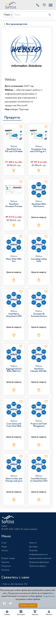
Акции (4, 547)
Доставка (33, 547)
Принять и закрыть (28, 605)
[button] (43, 5)
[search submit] (50, 15)
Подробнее (48, 596)
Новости (32, 543)
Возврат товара (8, 558)
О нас (4, 543)
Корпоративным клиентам (40, 558)
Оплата (4, 551)
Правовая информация (39, 562)
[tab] (12, 117)
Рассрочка (6, 566)
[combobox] (30, 15)
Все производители (16, 24)
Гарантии (5, 562)
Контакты (5, 570)
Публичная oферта (37, 566)
